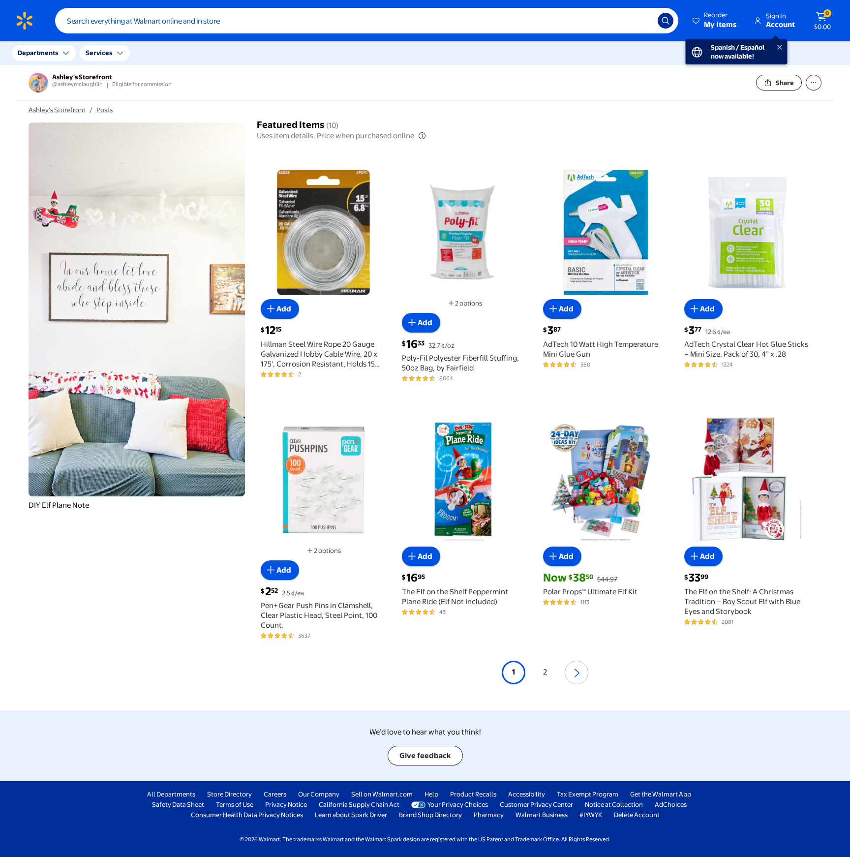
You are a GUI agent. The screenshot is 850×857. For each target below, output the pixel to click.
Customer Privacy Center (536, 804)
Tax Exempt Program (587, 794)
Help (431, 794)
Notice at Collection (614, 804)
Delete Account (637, 815)
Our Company (318, 794)
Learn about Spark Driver (351, 815)
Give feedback (425, 755)
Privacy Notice (286, 804)
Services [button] (99, 53)
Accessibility (526, 794)
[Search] (665, 21)
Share (785, 83)
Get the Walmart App (660, 794)
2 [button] (545, 671)
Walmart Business (542, 815)
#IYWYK (590, 815)
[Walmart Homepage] (24, 20)
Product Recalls (473, 794)
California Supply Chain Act (359, 804)
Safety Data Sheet (178, 804)
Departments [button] (38, 53)
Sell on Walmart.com (382, 794)
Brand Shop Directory (430, 815)
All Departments (171, 794)
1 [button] (513, 671)
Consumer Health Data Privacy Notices (247, 815)
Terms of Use (234, 804)
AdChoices (671, 804)
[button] (715, 20)
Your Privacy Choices (457, 804)
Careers (275, 794)
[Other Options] (813, 83)
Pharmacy (489, 815)
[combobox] (366, 20)
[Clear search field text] (643, 20)
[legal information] (422, 136)
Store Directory (229, 794)
